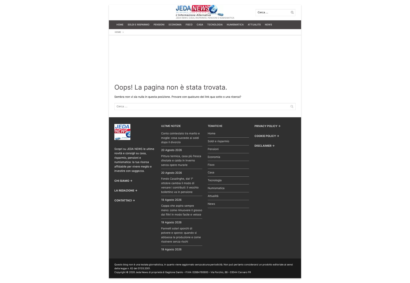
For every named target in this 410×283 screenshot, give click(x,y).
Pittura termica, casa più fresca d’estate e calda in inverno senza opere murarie (181, 161)
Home (118, 32)
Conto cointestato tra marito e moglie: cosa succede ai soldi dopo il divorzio (180, 138)
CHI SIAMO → (123, 180)
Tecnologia (215, 180)
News (211, 203)
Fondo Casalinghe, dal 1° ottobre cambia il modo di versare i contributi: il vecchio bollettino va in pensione (180, 185)
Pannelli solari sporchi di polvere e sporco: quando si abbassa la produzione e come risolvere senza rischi (181, 235)
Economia (214, 157)
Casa (211, 172)
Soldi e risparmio (218, 141)
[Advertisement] (205, 59)
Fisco (211, 164)
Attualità (213, 196)
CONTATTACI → (124, 200)
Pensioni (213, 149)
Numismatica (216, 188)
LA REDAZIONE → (125, 190)
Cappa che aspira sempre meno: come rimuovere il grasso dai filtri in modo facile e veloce (181, 210)
